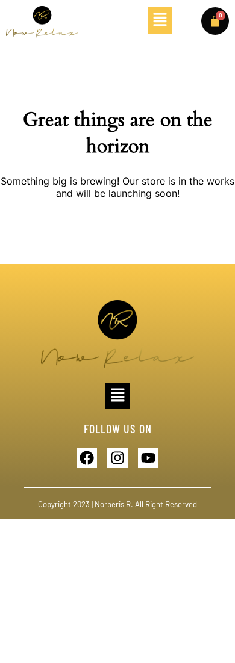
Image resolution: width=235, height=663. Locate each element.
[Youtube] (148, 458)
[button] (159, 20)
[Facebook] (87, 458)
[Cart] (215, 21)
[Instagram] (117, 458)
